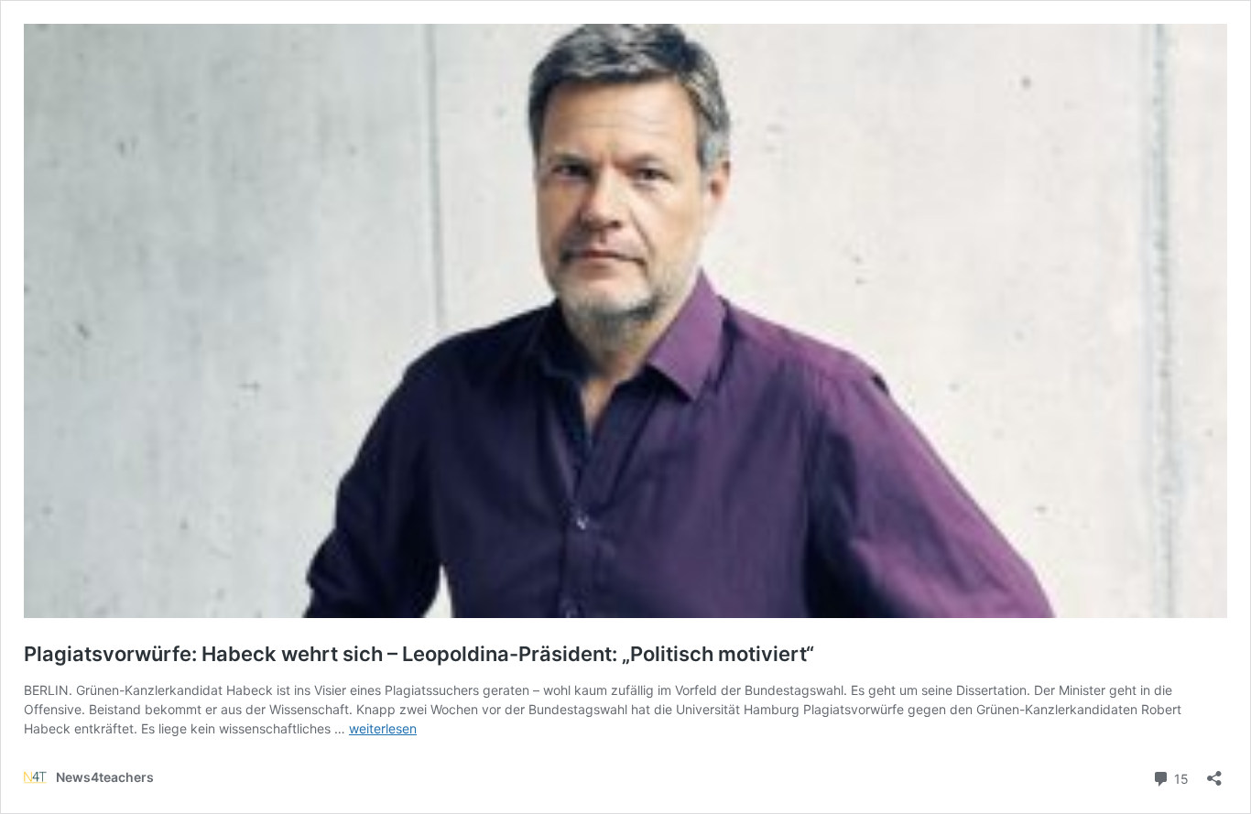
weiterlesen (383, 728)
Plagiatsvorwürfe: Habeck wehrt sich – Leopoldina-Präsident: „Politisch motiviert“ (419, 654)
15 (1179, 777)
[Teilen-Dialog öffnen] (1214, 772)
